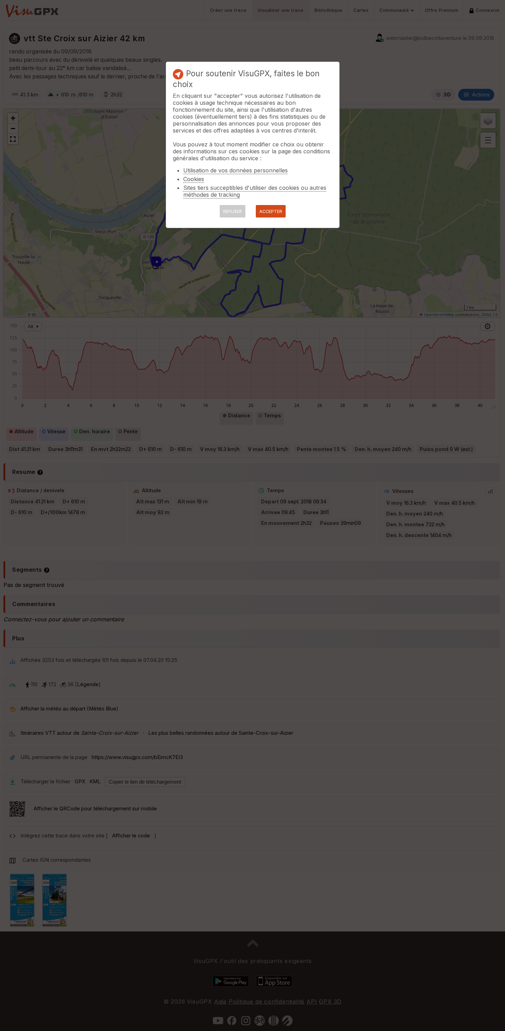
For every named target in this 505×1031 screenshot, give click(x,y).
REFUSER (232, 211)
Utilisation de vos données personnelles (235, 170)
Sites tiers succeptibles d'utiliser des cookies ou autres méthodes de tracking (254, 191)
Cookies (193, 179)
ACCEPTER (270, 211)
